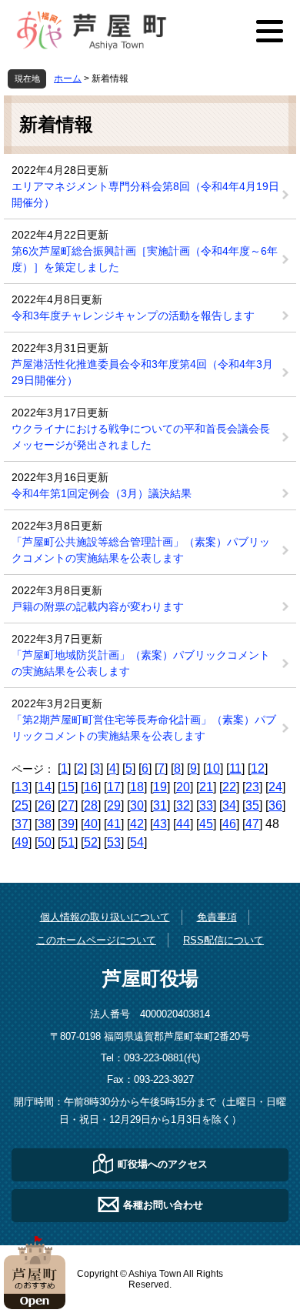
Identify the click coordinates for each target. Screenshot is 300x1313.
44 (183, 823)
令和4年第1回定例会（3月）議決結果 (102, 493)
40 (91, 823)
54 (137, 842)
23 (252, 786)
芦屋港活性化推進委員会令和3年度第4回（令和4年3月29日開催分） (142, 372)
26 (45, 805)
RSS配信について (223, 940)
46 (229, 823)
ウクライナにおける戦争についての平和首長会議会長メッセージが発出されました (141, 437)
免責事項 (217, 917)
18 (137, 786)
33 (206, 805)
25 (21, 805)
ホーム (68, 78)
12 (258, 768)
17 (114, 786)
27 (68, 805)
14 (45, 786)
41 (114, 823)
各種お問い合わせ (163, 1204)
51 (68, 842)
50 (45, 842)
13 (21, 786)
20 (183, 786)
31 (160, 805)
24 (275, 786)
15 (68, 786)
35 (252, 805)
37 (21, 823)
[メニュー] (269, 31)
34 (229, 805)
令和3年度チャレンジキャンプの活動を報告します (133, 315)
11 (235, 768)
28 (91, 805)
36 (275, 805)
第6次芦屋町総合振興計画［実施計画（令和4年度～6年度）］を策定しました (145, 259)
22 (229, 786)
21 (206, 786)
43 (160, 823)
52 (91, 842)
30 (137, 805)
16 (91, 786)
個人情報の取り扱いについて (105, 917)
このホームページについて (96, 940)
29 (114, 805)
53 (114, 842)
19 (160, 786)
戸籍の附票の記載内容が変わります (98, 606)
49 (21, 842)
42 (137, 823)
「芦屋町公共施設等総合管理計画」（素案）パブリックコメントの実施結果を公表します (141, 550)
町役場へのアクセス (163, 1163)
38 (45, 823)
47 (252, 823)
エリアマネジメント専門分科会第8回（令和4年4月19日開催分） (145, 194)
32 (183, 805)
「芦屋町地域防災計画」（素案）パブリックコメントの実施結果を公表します (141, 663)
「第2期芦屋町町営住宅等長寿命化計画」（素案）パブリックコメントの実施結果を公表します (144, 727)
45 (206, 823)
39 (68, 823)
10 (213, 768)
